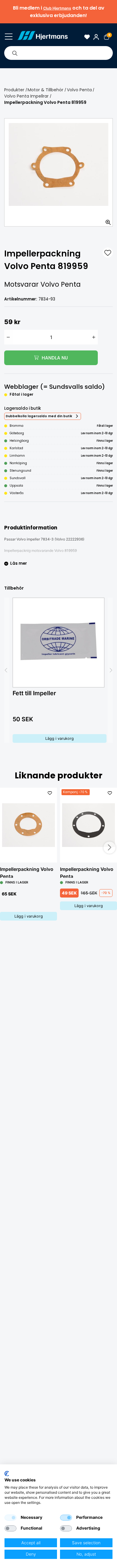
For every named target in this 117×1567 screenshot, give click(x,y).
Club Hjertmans (57, 8)
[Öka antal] (94, 337)
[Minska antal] (8, 337)
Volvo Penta (79, 90)
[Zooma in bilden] (106, 220)
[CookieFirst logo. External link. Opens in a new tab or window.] (6, 1473)
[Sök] (14, 53)
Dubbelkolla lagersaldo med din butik (39, 416)
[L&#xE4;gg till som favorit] (108, 252)
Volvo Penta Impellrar (26, 96)
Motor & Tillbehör (45, 90)
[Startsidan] (42, 36)
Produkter (14, 90)
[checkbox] (10, 1518)
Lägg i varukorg (59, 738)
